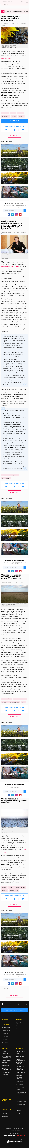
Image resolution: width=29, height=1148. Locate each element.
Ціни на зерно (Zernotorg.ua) (6, 1056)
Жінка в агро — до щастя (21, 1088)
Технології (5, 1036)
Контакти (5, 1116)
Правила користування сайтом (19, 1112)
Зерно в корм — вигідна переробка (21, 1068)
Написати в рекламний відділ (20, 1100)
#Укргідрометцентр (20, 887)
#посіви (13, 113)
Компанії (18, 1026)
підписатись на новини (14, 1010)
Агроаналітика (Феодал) (6, 1061)
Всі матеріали (14, 135)
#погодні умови (14, 890)
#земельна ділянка (14, 702)
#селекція (20, 113)
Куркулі (18, 1023)
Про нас (4, 1113)
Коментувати (14, 120)
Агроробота (6, 1065)
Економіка (5, 1039)
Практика (5, 1033)
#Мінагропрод (5, 478)
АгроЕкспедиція (21, 1072)
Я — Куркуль (20, 1084)
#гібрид (14, 116)
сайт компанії (6, 58)
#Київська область (6, 699)
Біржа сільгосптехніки (7, 1069)
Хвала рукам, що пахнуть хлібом (21, 1093)
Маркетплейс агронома (6, 1073)
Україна (8, 11)
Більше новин (14, 995)
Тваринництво (6, 1030)
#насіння (21, 116)
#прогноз (4, 890)
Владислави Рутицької (10, 266)
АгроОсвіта (19, 1081)
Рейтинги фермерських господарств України (20, 1061)
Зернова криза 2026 (20, 1052)
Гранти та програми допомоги (19, 1077)
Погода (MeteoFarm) (6, 1052)
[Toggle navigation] (27, 2)
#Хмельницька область (20, 699)
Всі (3, 11)
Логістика (5, 1043)
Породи (18, 1029)
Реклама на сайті (20, 1104)
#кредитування (14, 475)
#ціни (23, 702)
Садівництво (17, 11)
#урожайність (5, 116)
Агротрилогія (20, 1056)
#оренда (4, 702)
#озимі (4, 887)
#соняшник (5, 113)
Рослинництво (6, 1027)
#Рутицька (5, 475)
